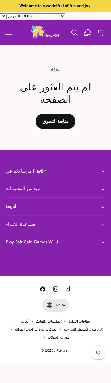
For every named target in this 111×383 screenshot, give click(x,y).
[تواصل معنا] (87, 32)
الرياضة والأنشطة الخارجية (83, 329)
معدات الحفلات (59, 337)
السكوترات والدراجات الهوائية (35, 329)
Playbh (61, 350)
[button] (8, 32)
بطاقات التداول (78, 321)
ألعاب (25, 321)
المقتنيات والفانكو (48, 321)
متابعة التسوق (55, 121)
